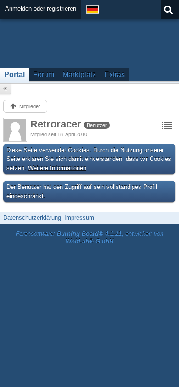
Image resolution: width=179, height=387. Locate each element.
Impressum (79, 217)
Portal (14, 74)
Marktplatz (79, 74)
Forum (43, 74)
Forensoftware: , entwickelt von (89, 237)
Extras (114, 74)
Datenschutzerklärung (32, 217)
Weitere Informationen (57, 168)
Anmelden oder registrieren (40, 8)
